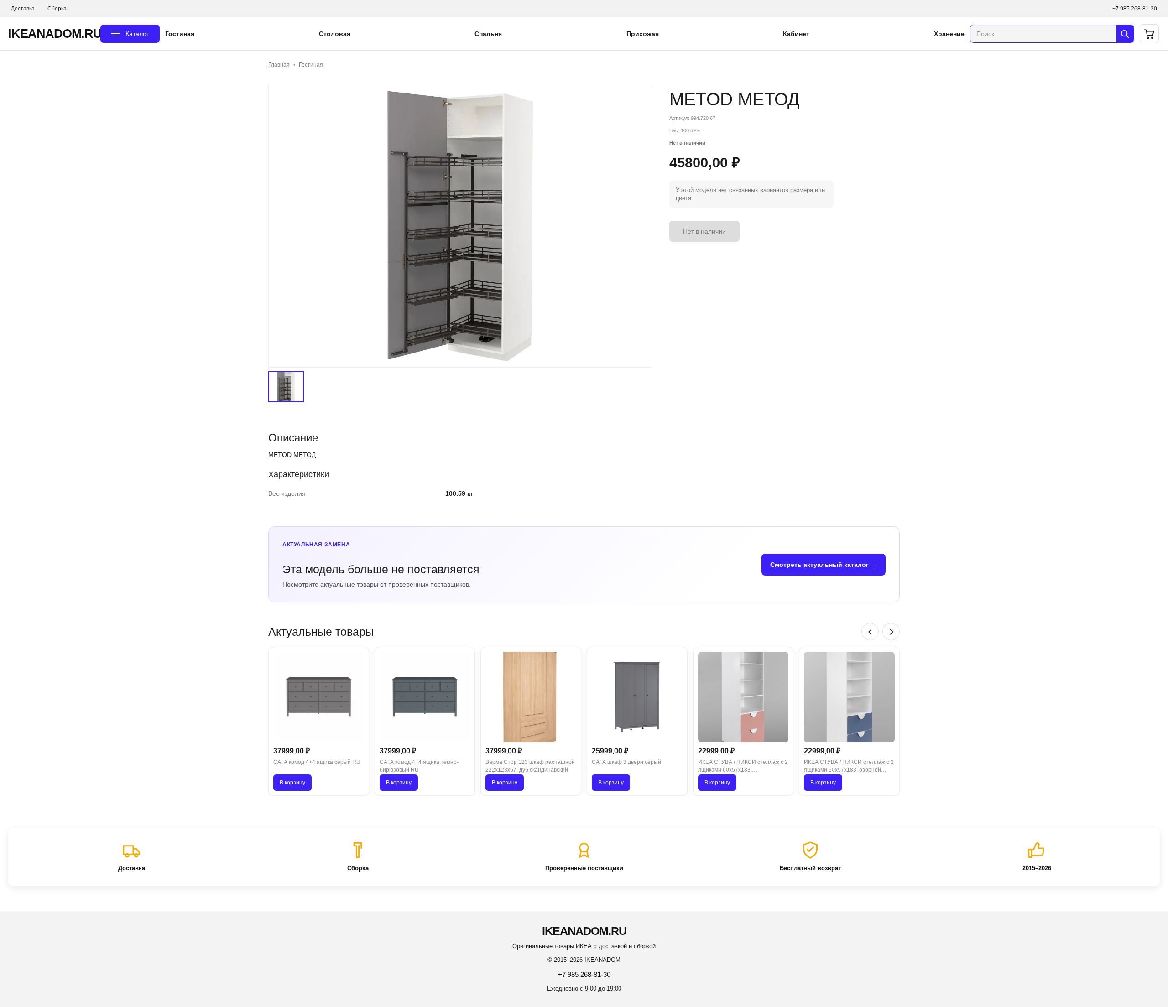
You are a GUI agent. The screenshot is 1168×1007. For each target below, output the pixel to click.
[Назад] (870, 631)
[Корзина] (1149, 33)
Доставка (23, 8)
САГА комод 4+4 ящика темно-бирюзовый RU (419, 766)
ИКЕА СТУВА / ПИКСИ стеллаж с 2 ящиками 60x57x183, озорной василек (849, 766)
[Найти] (1125, 33)
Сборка (57, 8)
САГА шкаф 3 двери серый (626, 762)
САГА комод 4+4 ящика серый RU (316, 762)
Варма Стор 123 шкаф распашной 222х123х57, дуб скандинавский (530, 766)
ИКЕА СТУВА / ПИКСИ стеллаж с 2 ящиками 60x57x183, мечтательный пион (743, 766)
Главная (279, 65)
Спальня (488, 33)
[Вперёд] (891, 631)
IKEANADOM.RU (51, 34)
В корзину (292, 782)
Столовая (334, 33)
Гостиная (179, 33)
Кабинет (796, 33)
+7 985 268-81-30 (1134, 8)
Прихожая (642, 33)
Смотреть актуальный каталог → (823, 564)
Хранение (949, 33)
